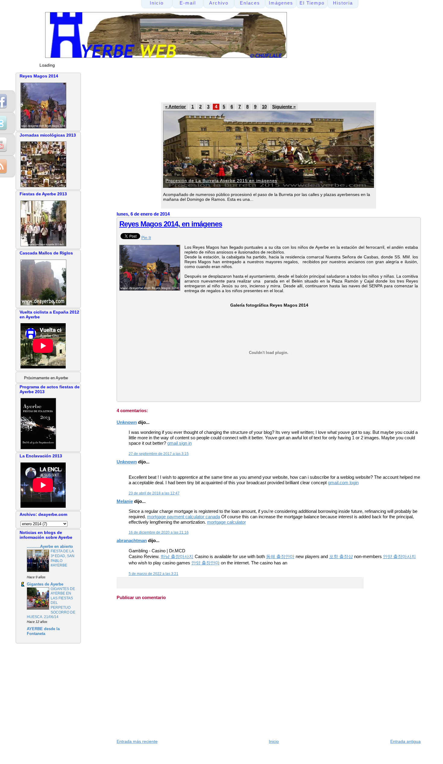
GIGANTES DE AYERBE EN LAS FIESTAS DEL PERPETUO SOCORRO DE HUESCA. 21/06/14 (51, 603)
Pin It (146, 237)
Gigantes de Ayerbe (45, 584)
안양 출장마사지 (399, 556)
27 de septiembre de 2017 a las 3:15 (159, 454)
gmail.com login (343, 482)
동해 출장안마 (280, 556)
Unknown (127, 422)
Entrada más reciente (137, 741)
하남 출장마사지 (177, 556)
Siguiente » (284, 106)
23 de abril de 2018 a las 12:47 (154, 493)
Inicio (274, 741)
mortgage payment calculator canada (183, 516)
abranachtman (132, 540)
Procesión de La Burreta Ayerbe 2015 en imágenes (221, 180)
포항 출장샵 (341, 556)
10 (264, 106)
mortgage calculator (226, 522)
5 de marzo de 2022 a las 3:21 (153, 574)
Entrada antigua (405, 741)
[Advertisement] (231, 86)
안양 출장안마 (205, 562)
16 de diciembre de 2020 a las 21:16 (159, 532)
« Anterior (175, 106)
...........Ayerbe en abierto (50, 547)
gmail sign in (179, 443)
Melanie (125, 501)
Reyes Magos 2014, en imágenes (170, 224)
